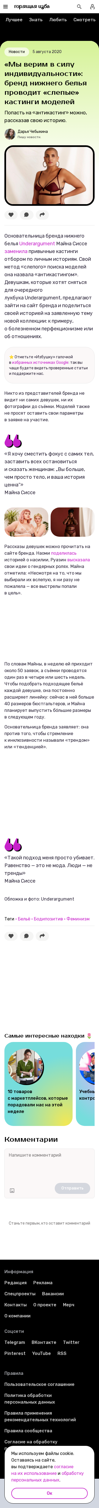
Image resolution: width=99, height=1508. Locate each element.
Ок (49, 1493)
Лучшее (14, 19)
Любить (58, 19)
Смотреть (84, 19)
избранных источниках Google (40, 362)
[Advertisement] (45, 791)
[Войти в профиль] (92, 6)
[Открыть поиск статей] (79, 6)
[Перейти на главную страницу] (32, 6)
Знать (36, 19)
